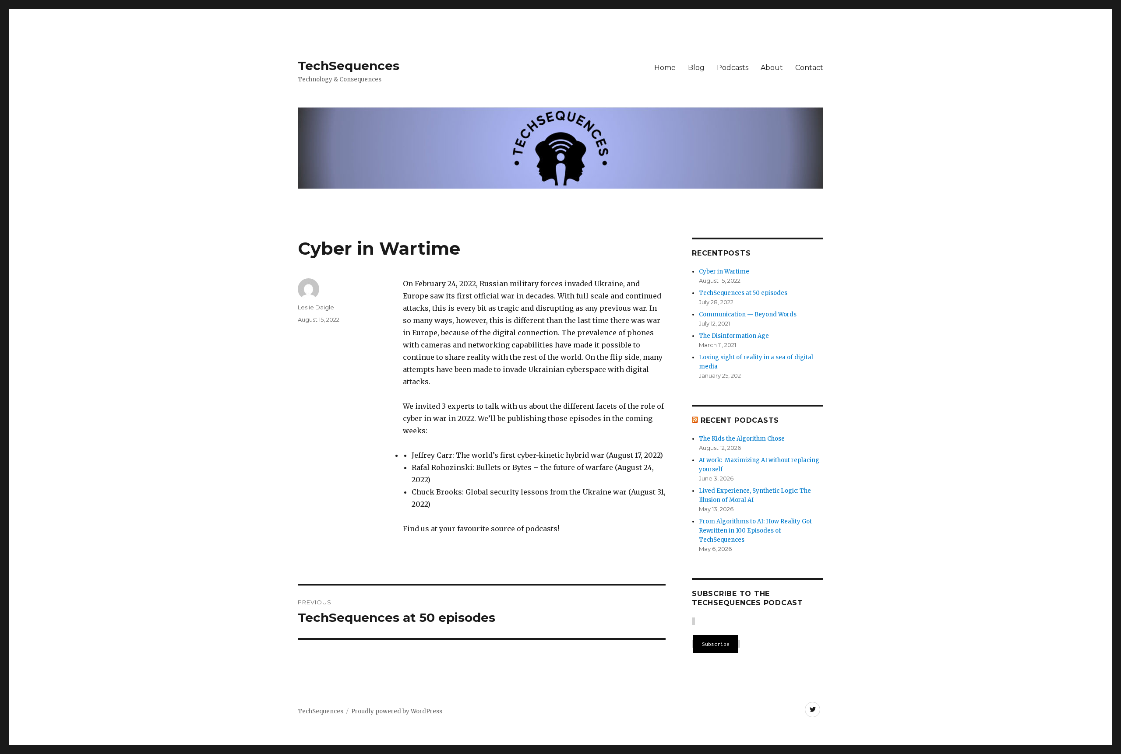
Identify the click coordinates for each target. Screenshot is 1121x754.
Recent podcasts (740, 420)
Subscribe (716, 644)
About (772, 67)
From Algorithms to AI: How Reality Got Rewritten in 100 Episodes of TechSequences (755, 531)
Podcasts (732, 67)
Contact (809, 67)
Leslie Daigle (316, 307)
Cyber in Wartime (724, 271)
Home (665, 67)
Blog (696, 67)
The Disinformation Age (734, 336)
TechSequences (348, 65)
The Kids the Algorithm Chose (742, 438)
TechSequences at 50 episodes (743, 293)
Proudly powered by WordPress (396, 711)
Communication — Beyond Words (748, 314)
